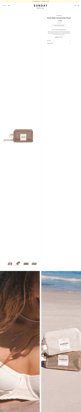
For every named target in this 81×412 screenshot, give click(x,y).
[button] (59, 37)
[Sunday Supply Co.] (40, 7)
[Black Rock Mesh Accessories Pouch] (61, 20)
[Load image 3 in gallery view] (26, 264)
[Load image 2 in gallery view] (18, 264)
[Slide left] (4, 264)
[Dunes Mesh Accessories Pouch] (57, 20)
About (9, 5)
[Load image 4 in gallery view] (34, 264)
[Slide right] (39, 264)
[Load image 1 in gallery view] (10, 264)
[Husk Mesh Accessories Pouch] (59, 20)
